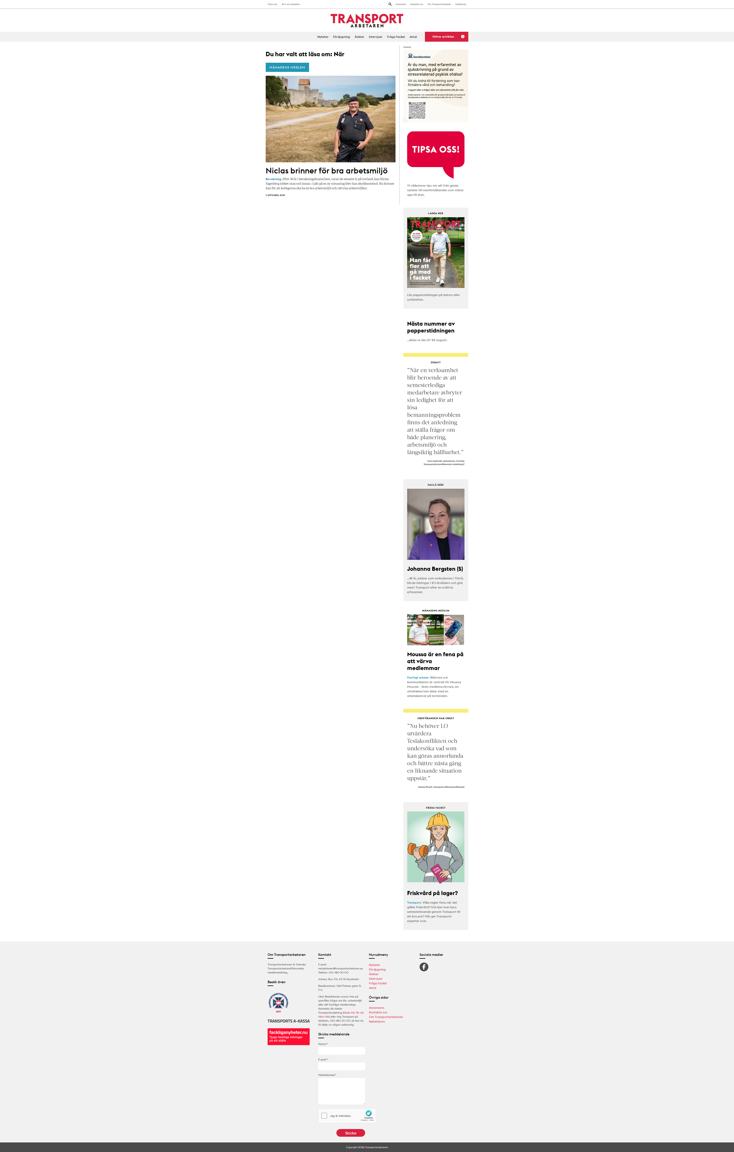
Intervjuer (375, 37)
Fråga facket (396, 37)
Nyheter (323, 37)
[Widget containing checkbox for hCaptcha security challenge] (347, 1115)
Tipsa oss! (272, 4)
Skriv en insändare (291, 4)
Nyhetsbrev (460, 4)
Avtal (413, 37)
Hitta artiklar (443, 36)
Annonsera (400, 4)
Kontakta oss (416, 4)
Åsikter (359, 37)
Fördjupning (341, 37)
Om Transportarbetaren (439, 4)
